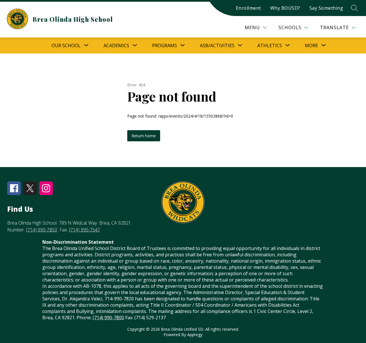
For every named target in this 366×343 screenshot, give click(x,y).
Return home (144, 135)
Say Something (326, 8)
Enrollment (248, 8)
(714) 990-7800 (108, 317)
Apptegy (194, 334)
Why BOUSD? (285, 8)
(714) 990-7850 (41, 230)
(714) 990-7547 (84, 230)
